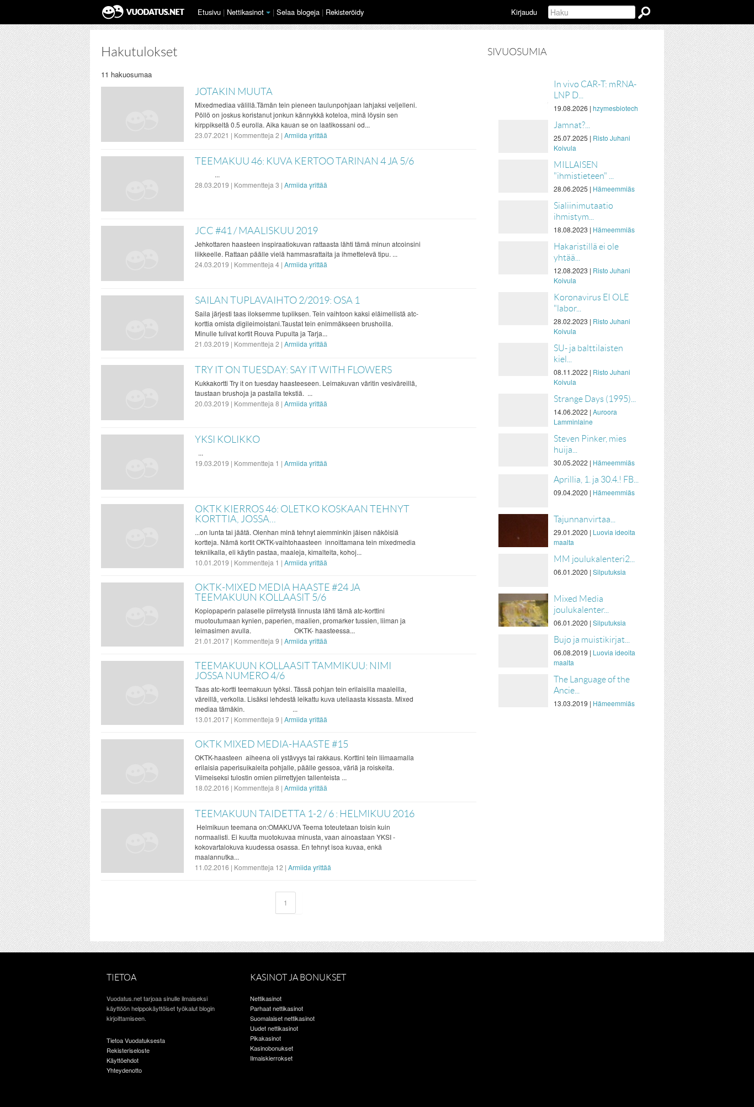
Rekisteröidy (345, 12)
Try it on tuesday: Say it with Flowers (293, 369)
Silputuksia (609, 571)
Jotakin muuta (234, 91)
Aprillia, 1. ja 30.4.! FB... (596, 479)
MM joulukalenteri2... (594, 559)
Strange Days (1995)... (595, 399)
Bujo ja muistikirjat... (592, 639)
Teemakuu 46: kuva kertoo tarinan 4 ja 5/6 (304, 161)
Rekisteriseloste (128, 1050)
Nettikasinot (245, 12)
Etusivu (209, 12)
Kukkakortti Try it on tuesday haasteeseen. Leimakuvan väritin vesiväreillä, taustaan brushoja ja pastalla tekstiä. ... (306, 388)
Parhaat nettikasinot (276, 1008)
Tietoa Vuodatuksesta (136, 1040)
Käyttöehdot (123, 1060)
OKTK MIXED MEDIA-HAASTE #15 (271, 744)
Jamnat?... (572, 125)
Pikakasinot (265, 1038)
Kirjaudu (524, 12)
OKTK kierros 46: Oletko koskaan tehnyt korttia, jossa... (302, 514)
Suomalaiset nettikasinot (282, 1018)
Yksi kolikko (227, 439)
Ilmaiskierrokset (271, 1057)
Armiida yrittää (305, 135)
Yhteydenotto (124, 1070)
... (207, 174)
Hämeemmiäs (614, 188)
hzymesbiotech (615, 108)
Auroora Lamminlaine (585, 416)
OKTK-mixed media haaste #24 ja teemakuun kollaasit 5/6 (277, 592)
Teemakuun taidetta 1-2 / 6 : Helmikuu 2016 (305, 813)
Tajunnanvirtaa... (584, 519)
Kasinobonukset (271, 1048)
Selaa (298, 12)
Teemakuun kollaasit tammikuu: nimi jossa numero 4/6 (293, 670)
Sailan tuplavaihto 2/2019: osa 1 (277, 300)
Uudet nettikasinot (274, 1028)
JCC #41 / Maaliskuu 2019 (256, 230)
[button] (268, 13)
